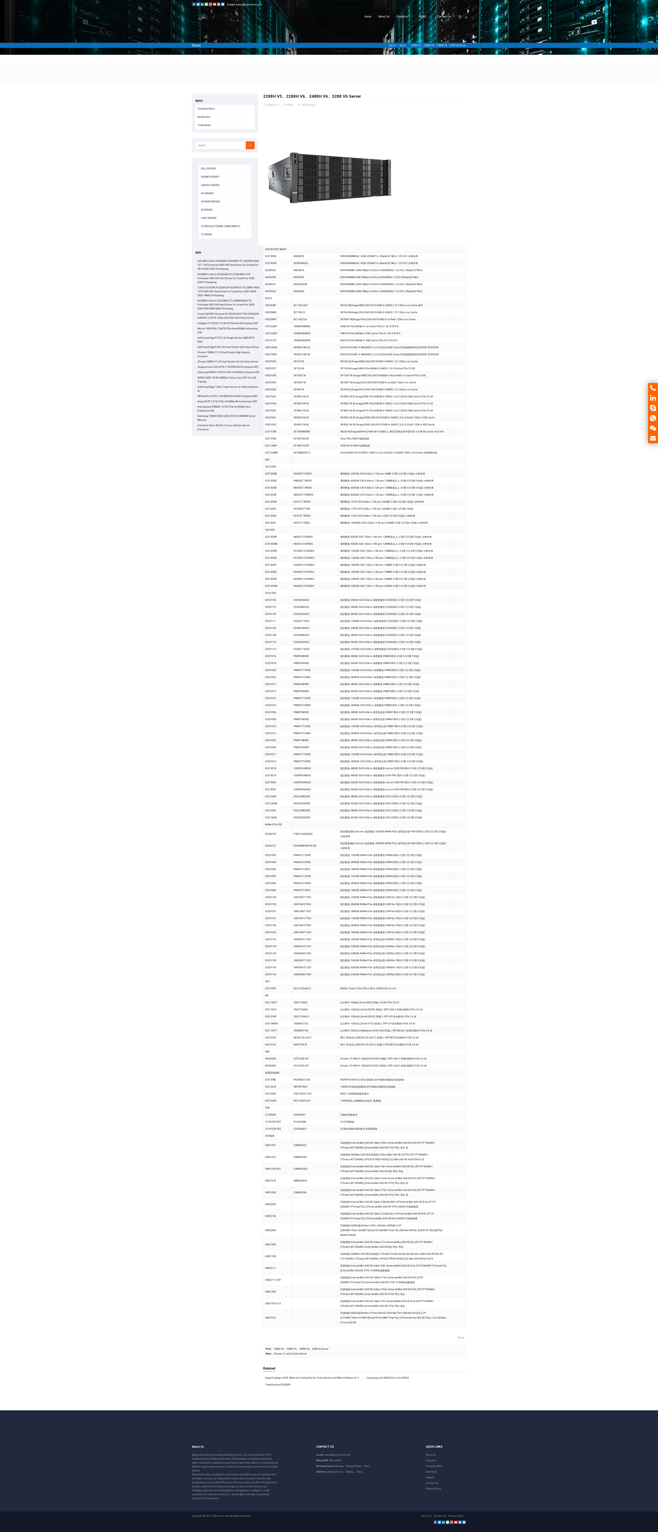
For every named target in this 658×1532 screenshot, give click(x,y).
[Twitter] (198, 5)
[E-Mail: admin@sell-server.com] (653, 438)
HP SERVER (207, 193)
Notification (204, 117)
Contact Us (432, 1483)
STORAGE (206, 234)
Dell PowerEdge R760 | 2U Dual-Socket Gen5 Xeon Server (228, 347)
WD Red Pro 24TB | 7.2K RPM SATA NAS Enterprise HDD (227, 396)
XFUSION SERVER (210, 201)
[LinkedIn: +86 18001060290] (653, 398)
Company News (206, 108)
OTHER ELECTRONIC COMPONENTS (220, 226)
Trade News (204, 125)
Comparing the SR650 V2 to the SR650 (388, 1377)
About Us (431, 1454)
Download (431, 1471)
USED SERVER (208, 218)
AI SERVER (206, 209)
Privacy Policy (433, 1488)
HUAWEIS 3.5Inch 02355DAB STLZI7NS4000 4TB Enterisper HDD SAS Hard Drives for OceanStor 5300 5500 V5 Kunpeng (225, 278)
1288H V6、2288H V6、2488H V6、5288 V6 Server (301, 1349)
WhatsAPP (335, 1460)
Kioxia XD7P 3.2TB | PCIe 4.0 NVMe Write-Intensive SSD (227, 401)
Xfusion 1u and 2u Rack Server (290, 1353)
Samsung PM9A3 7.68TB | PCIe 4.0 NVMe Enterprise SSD (228, 372)
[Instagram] (210, 5)
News (196, 45)
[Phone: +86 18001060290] (653, 388)
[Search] (250, 145)
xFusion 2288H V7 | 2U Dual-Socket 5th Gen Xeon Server (228, 361)
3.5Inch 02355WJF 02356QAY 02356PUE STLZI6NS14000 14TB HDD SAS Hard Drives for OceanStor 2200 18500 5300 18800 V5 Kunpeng (228, 291)
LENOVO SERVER (210, 185)
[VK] (219, 5)
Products (431, 1460)
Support (430, 1477)
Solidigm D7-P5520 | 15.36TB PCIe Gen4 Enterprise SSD (228, 323)
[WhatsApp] (206, 5)
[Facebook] (194, 5)
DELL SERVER (208, 168)
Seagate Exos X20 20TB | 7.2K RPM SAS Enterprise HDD (228, 367)
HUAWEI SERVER (210, 176)
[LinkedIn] (202, 5)
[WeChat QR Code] (653, 428)
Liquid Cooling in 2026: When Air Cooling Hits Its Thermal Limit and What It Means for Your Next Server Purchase (326, 1377)
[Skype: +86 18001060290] (653, 408)
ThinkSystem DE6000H (277, 1384)
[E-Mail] (223, 5)
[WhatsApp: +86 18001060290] (653, 418)
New (198, 252)
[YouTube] (214, 5)
